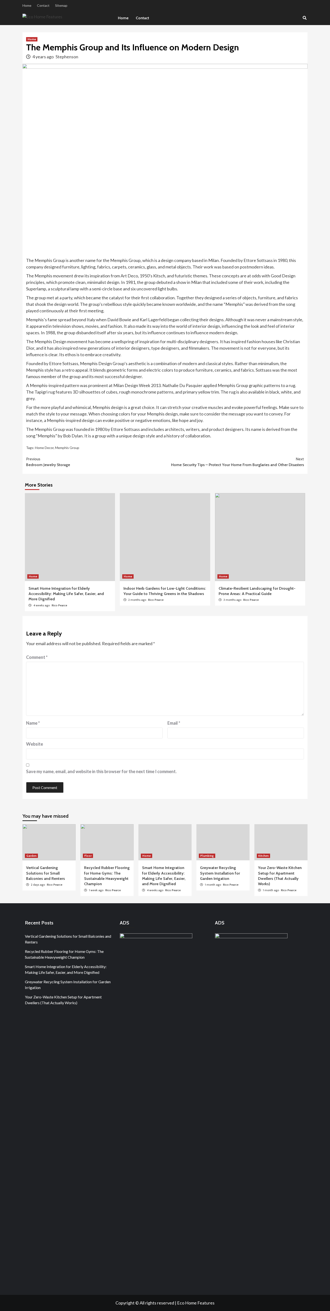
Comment (37, 657)
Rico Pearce (59, 605)
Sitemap (61, 5)
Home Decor (44, 448)
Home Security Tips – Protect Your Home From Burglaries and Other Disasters (237, 462)
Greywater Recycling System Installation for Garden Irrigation (220, 873)
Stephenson (67, 56)
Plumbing (207, 855)
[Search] (304, 18)
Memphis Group (67, 448)
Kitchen (263, 855)
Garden (31, 855)
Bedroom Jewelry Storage (48, 462)
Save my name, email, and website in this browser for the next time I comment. (101, 771)
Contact (43, 5)
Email (173, 723)
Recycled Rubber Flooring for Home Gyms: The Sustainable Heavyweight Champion (64, 954)
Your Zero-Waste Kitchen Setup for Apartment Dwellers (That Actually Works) (63, 1000)
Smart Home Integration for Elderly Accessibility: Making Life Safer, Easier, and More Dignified (66, 594)
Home (26, 5)
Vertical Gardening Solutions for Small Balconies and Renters (45, 873)
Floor (88, 855)
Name (33, 723)
